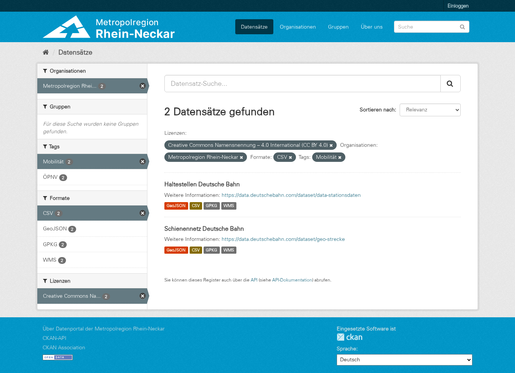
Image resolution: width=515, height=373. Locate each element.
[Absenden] (462, 26)
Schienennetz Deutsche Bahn (204, 228)
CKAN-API (54, 338)
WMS (229, 206)
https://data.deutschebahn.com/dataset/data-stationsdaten (291, 195)
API (254, 280)
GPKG (211, 206)
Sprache (346, 348)
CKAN (349, 337)
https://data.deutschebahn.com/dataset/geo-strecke (283, 239)
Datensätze (254, 26)
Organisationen (298, 26)
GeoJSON (176, 206)
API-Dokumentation (292, 280)
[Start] (46, 52)
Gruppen (338, 26)
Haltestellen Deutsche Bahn (202, 184)
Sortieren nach (377, 109)
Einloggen (458, 6)
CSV (196, 206)
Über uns (372, 26)
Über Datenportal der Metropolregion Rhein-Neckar (104, 328)
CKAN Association (64, 347)
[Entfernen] (331, 145)
